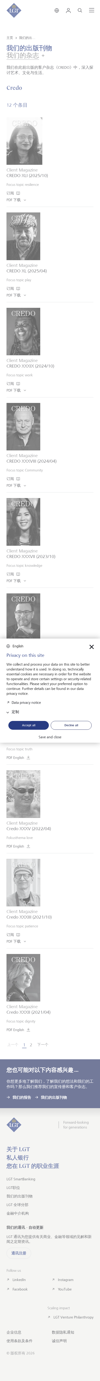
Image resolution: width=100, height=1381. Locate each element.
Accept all (28, 725)
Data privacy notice (26, 702)
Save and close (50, 737)
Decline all (71, 725)
